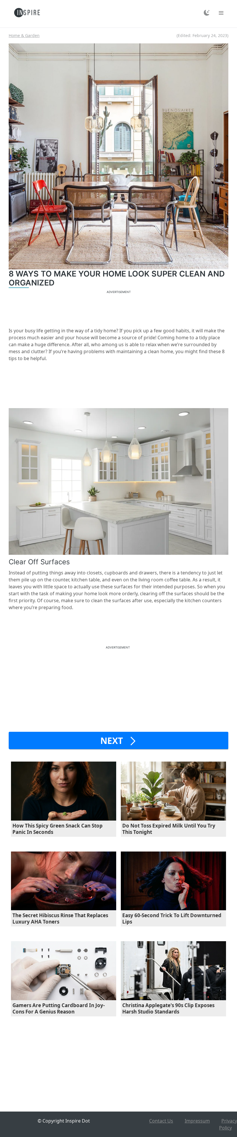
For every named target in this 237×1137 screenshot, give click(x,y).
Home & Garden (24, 35)
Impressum (197, 1121)
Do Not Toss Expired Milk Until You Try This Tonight (168, 828)
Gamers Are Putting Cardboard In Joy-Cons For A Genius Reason (58, 1008)
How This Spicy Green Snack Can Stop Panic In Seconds (57, 828)
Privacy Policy (228, 1124)
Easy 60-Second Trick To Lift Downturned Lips (171, 918)
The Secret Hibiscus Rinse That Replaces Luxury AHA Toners (60, 918)
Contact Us (161, 1121)
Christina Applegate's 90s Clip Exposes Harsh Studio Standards (168, 1008)
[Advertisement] (118, 308)
